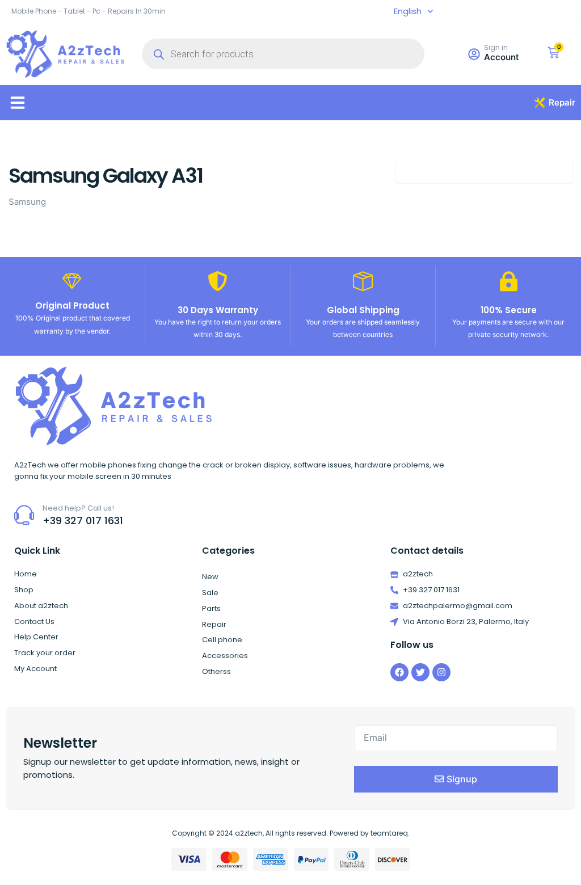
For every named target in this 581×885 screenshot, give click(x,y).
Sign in (496, 47)
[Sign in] (474, 54)
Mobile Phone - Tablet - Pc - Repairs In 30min (88, 11)
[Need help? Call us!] (24, 515)
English (408, 11)
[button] (18, 103)
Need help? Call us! (78, 508)
